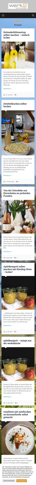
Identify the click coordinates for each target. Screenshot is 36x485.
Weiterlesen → (7, 89)
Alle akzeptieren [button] (21, 480)
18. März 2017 (9, 403)
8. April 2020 (9, 258)
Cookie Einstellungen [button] (8, 480)
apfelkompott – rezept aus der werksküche (17, 342)
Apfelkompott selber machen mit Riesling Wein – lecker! (17, 269)
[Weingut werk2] (18, 6)
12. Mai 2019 (9, 331)
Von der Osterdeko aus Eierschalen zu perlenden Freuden (16, 193)
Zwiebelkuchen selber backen (15, 105)
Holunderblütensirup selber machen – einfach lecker (16, 35)
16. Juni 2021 (9, 95)
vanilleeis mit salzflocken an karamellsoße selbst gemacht (17, 414)
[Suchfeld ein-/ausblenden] (33, 15)
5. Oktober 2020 (10, 181)
